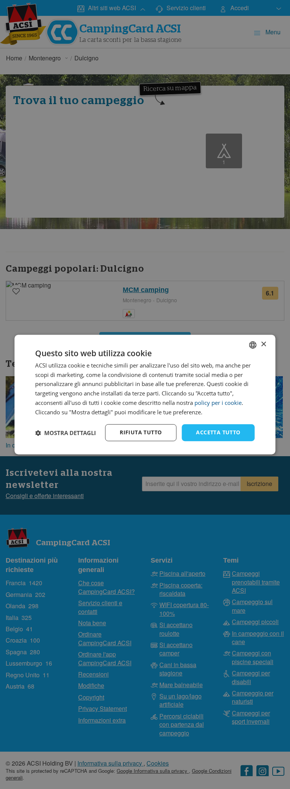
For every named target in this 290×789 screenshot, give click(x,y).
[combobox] (253, 345)
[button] (65, 433)
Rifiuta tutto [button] (141, 432)
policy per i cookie (218, 402)
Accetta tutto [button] (218, 432)
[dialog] (144, 395)
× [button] (263, 344)
